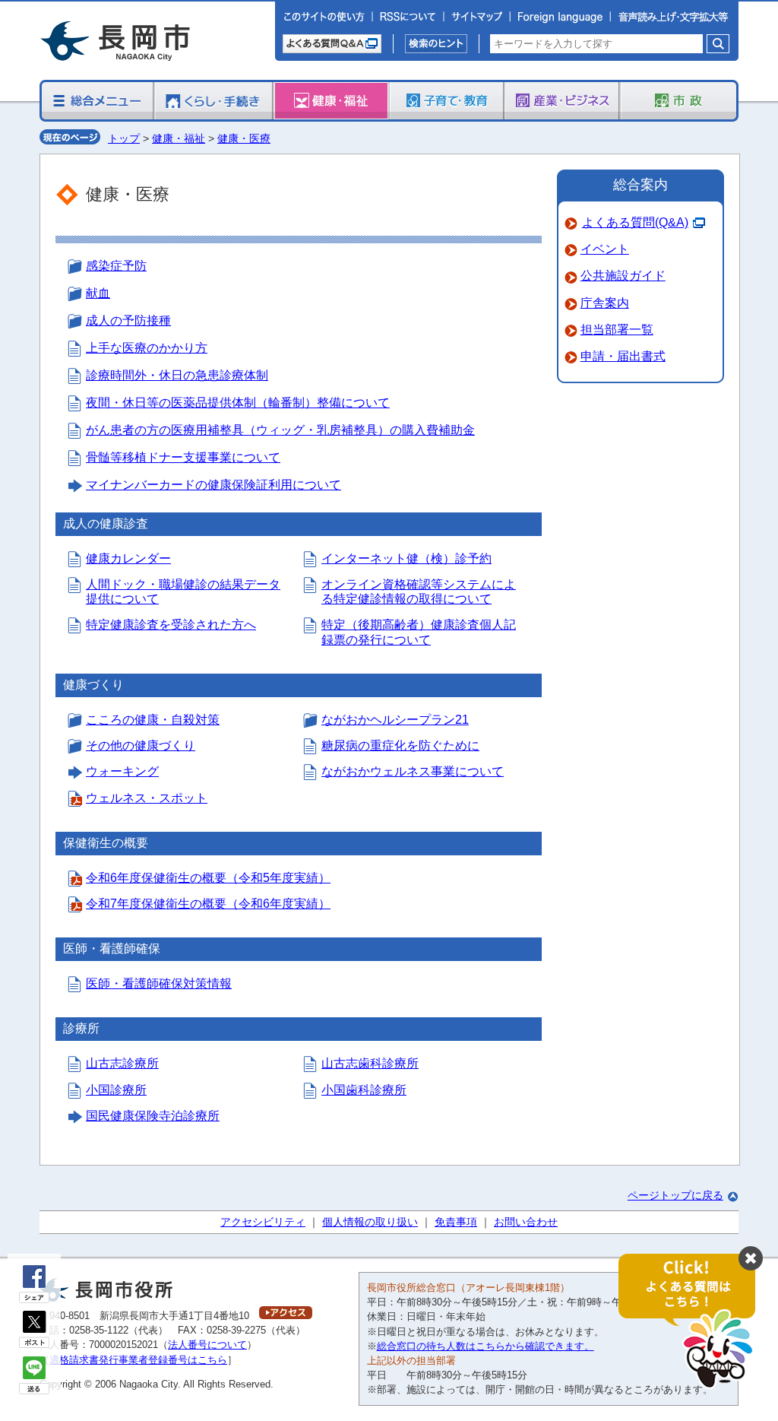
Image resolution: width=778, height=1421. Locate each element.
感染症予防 (116, 265)
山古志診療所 (122, 1063)
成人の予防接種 (128, 320)
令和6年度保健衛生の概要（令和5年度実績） (208, 877)
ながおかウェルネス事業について (412, 771)
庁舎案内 (604, 303)
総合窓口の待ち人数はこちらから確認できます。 (485, 1346)
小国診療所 (116, 1089)
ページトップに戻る (675, 1195)
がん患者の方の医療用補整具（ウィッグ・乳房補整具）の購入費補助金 (280, 429)
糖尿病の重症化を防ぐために (400, 745)
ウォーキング (122, 771)
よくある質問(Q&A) (635, 222)
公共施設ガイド (623, 275)
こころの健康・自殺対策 (153, 719)
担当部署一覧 (616, 329)
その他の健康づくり (140, 745)
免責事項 (456, 1222)
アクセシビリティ (262, 1222)
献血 (98, 293)
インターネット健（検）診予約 (406, 558)
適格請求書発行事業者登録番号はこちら (138, 1359)
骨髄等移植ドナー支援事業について (183, 457)
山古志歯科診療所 (370, 1063)
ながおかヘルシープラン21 (395, 719)
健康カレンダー (128, 558)
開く (694, 1321)
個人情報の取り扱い (370, 1222)
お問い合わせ (526, 1222)
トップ (124, 138)
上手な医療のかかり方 (146, 347)
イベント (604, 249)
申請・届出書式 (623, 356)
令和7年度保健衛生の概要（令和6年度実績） (208, 903)
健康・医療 (243, 138)
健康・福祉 (178, 138)
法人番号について (207, 1344)
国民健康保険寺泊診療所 (153, 1115)
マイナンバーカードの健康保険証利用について (213, 484)
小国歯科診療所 (363, 1089)
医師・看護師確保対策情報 (159, 983)
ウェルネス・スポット (146, 797)
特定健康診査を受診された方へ (171, 624)
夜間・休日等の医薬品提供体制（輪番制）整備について (238, 402)
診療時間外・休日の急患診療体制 (177, 375)
